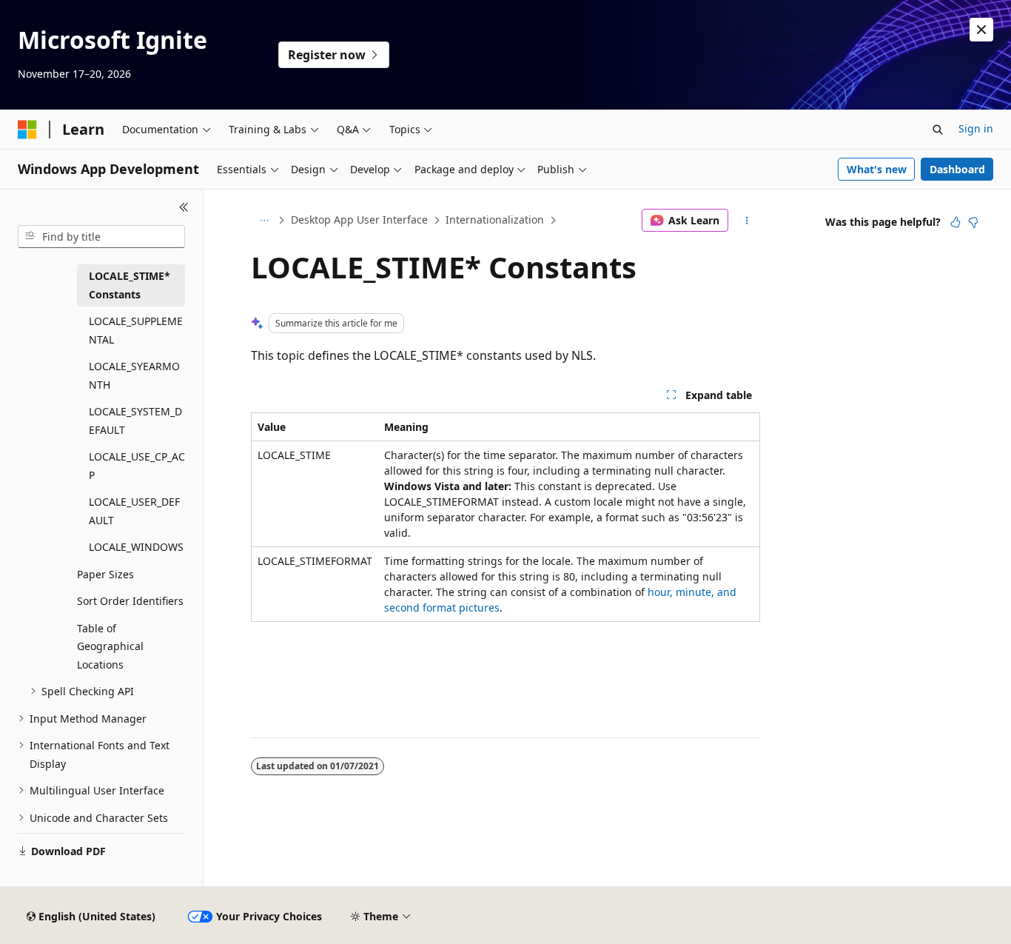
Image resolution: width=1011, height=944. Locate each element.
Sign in (975, 128)
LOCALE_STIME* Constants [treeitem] (129, 285)
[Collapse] (184, 207)
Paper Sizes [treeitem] (105, 574)
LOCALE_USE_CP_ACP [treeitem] (137, 465)
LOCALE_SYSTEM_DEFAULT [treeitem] (135, 420)
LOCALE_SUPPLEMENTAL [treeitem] (136, 330)
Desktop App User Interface (359, 219)
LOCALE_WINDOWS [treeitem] (136, 547)
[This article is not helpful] (973, 222)
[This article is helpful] (955, 222)
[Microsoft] (27, 129)
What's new (877, 169)
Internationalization (495, 219)
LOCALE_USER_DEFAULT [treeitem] (134, 511)
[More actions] (747, 220)
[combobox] (101, 237)
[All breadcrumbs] (264, 220)
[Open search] (938, 129)
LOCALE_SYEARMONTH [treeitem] (134, 375)
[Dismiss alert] (981, 29)
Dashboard (957, 169)
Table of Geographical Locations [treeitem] (110, 646)
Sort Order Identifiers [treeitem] (130, 601)
